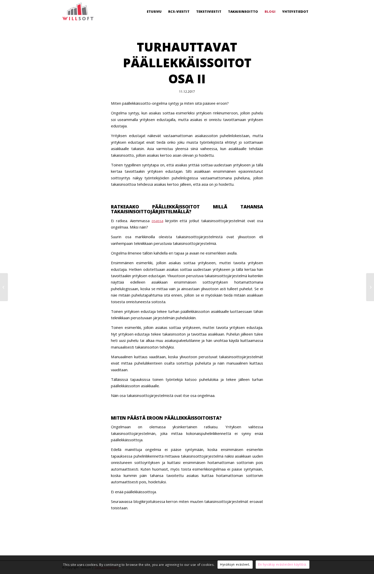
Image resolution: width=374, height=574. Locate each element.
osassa (157, 220)
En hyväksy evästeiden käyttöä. (282, 565)
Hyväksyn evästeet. (235, 565)
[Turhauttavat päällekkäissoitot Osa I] (4, 287)
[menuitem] (154, 11)
